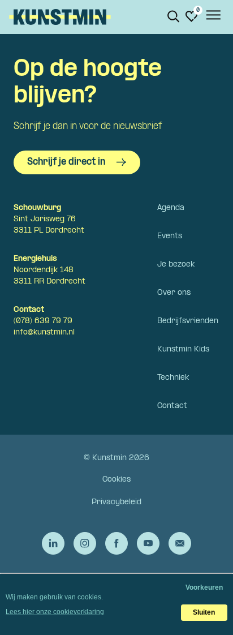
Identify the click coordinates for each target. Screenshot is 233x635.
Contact (172, 406)
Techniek (173, 378)
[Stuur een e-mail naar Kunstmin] (180, 543)
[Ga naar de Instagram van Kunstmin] (85, 543)
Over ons (174, 293)
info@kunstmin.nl (44, 332)
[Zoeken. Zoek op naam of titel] (173, 16)
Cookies (116, 479)
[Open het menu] (212, 17)
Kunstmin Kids (183, 349)
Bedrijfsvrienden (187, 321)
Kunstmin (60, 17)
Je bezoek (176, 264)
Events (169, 236)
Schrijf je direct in (66, 162)
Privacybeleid (116, 502)
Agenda (170, 208)
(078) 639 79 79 (43, 321)
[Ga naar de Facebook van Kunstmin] (116, 543)
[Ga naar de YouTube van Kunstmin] (148, 543)
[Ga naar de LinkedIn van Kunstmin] (53, 543)
